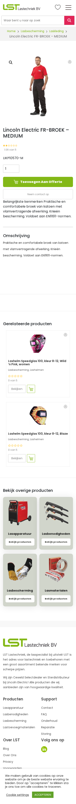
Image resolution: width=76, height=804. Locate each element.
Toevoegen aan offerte (41, 181)
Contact (47, 708)
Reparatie (48, 727)
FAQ (44, 714)
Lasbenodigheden (15, 714)
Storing (46, 734)
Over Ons (9, 755)
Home (11, 31)
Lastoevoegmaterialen (19, 727)
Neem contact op (38, 194)
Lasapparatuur (13, 708)
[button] (70, 62)
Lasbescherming (32, 31)
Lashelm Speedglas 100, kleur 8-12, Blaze (38, 434)
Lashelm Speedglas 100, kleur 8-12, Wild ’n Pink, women (37, 362)
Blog (6, 749)
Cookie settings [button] (17, 795)
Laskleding (56, 31)
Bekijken (16, 389)
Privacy (8, 762)
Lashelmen (37, 370)
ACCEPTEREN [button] (42, 795)
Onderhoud (49, 721)
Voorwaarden (12, 768)
